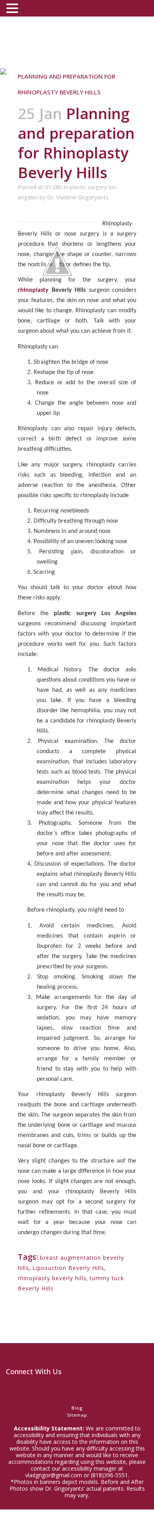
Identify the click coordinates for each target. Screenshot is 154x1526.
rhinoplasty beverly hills (52, 1278)
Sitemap (77, 1415)
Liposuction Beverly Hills (68, 1268)
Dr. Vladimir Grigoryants (78, 197)
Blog (77, 1408)
